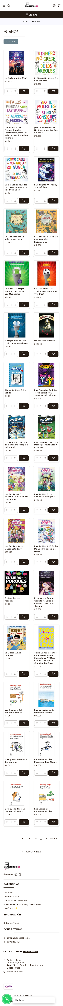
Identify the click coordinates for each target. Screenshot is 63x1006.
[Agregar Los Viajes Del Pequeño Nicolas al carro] (53, 822)
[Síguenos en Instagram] (15, 874)
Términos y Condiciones (16, 900)
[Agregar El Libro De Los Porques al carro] (24, 617)
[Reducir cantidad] (7, 91)
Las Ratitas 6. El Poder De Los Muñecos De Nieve (46, 549)
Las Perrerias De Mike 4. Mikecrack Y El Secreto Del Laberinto (46, 393)
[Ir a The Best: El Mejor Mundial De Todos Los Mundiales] (17, 273)
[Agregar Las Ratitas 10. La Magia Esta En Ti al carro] (24, 562)
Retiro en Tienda (12, 923)
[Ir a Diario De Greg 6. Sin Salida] (17, 375)
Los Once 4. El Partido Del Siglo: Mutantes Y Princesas (46, 445)
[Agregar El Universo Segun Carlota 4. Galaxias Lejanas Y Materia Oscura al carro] (53, 617)
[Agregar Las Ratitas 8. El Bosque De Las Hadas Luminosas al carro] (24, 510)
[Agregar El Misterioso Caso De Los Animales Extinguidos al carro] (53, 252)
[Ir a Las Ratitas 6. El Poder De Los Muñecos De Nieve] (46, 531)
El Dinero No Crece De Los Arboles (46, 79)
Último (53, 838)
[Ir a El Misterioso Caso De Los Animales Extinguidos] (46, 222)
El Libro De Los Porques (12, 599)
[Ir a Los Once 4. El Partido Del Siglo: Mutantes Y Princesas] (46, 427)
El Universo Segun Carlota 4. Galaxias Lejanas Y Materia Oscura (44, 602)
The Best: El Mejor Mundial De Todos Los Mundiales (14, 291)
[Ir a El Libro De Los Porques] (17, 583)
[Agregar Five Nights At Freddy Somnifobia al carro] (53, 201)
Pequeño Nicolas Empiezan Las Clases (45, 760)
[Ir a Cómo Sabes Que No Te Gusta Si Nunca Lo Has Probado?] (17, 170)
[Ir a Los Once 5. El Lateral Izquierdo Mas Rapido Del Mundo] (17, 427)
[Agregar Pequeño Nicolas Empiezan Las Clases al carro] (53, 773)
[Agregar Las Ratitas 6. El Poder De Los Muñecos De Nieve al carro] (53, 562)
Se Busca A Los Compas (13, 654)
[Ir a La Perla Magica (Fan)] (17, 63)
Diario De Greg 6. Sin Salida (15, 391)
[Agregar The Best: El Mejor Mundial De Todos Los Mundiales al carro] (24, 304)
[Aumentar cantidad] (15, 91)
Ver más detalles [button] (15, 971)
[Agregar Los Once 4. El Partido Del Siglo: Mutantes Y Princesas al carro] (53, 458)
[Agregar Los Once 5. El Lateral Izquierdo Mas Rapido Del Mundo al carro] (24, 458)
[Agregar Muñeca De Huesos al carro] (53, 354)
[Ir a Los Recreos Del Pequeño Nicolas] (17, 695)
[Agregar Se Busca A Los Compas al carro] (24, 674)
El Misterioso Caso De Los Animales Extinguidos (46, 239)
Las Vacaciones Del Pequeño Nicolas (44, 711)
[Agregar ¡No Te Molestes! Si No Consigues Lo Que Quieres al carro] (53, 148)
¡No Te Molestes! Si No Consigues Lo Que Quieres (46, 130)
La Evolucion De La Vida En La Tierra (14, 238)
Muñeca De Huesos (44, 340)
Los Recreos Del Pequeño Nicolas (14, 711)
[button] (11, 41)
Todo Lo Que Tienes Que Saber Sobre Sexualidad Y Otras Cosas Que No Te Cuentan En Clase (45, 658)
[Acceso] (54, 5)
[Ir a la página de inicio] (31, 5)
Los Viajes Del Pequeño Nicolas (43, 810)
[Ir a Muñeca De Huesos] (46, 325)
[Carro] (59, 5)
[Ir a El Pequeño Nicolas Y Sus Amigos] (17, 744)
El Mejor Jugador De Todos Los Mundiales (16, 342)
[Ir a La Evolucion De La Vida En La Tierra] (17, 222)
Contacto (8, 892)
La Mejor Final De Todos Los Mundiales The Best (45, 291)
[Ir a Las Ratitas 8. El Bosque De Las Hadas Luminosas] (17, 479)
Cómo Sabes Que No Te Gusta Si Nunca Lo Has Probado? (16, 187)
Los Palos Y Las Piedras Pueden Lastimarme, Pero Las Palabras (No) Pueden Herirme (16, 132)
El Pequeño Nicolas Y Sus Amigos (16, 760)
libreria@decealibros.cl (18, 938)
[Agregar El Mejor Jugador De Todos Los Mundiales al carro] (24, 354)
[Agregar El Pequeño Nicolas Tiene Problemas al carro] (24, 822)
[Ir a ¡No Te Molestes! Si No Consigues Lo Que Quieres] (46, 112)
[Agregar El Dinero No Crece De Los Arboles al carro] (53, 91)
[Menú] (4, 5)
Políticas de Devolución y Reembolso (22, 904)
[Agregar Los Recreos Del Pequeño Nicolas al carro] (24, 723)
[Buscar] (9, 5)
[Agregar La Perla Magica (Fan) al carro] (24, 91)
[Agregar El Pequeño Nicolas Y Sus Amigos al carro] (24, 773)
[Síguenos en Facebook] (20, 874)
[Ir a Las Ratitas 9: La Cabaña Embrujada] (46, 479)
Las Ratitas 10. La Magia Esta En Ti (14, 547)
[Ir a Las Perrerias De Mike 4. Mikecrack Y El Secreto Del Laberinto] (46, 375)
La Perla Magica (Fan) (16, 78)
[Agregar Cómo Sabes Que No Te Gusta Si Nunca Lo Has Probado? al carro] (24, 201)
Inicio (25, 22)
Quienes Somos (11, 896)
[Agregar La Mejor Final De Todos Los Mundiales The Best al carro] (53, 304)
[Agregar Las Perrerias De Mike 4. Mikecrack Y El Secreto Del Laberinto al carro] (53, 406)
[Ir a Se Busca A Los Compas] (17, 638)
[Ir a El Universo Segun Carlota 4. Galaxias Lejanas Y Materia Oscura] (46, 583)
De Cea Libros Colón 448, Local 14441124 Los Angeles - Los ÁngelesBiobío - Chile (25, 964)
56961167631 (13, 942)
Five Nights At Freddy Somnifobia (45, 186)
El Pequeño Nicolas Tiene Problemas (15, 810)
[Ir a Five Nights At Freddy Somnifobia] (46, 170)
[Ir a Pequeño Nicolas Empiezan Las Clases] (46, 744)
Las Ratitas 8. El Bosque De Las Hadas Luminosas (16, 497)
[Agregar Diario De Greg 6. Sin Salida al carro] (24, 406)
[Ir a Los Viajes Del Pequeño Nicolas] (46, 794)
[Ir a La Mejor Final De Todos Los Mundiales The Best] (46, 273)
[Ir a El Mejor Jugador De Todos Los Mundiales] (17, 325)
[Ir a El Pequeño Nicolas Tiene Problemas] (17, 794)
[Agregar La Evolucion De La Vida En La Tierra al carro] (24, 252)
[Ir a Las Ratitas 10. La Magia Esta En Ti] (17, 531)
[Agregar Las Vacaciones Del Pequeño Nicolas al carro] (53, 723)
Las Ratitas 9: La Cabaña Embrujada (44, 495)
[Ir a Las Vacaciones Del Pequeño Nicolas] (46, 695)
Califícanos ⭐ (11, 908)
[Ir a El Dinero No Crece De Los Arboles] (46, 63)
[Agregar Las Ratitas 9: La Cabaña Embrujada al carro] (53, 510)
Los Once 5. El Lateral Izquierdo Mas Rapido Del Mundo (16, 445)
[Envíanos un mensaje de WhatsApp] (7, 999)
